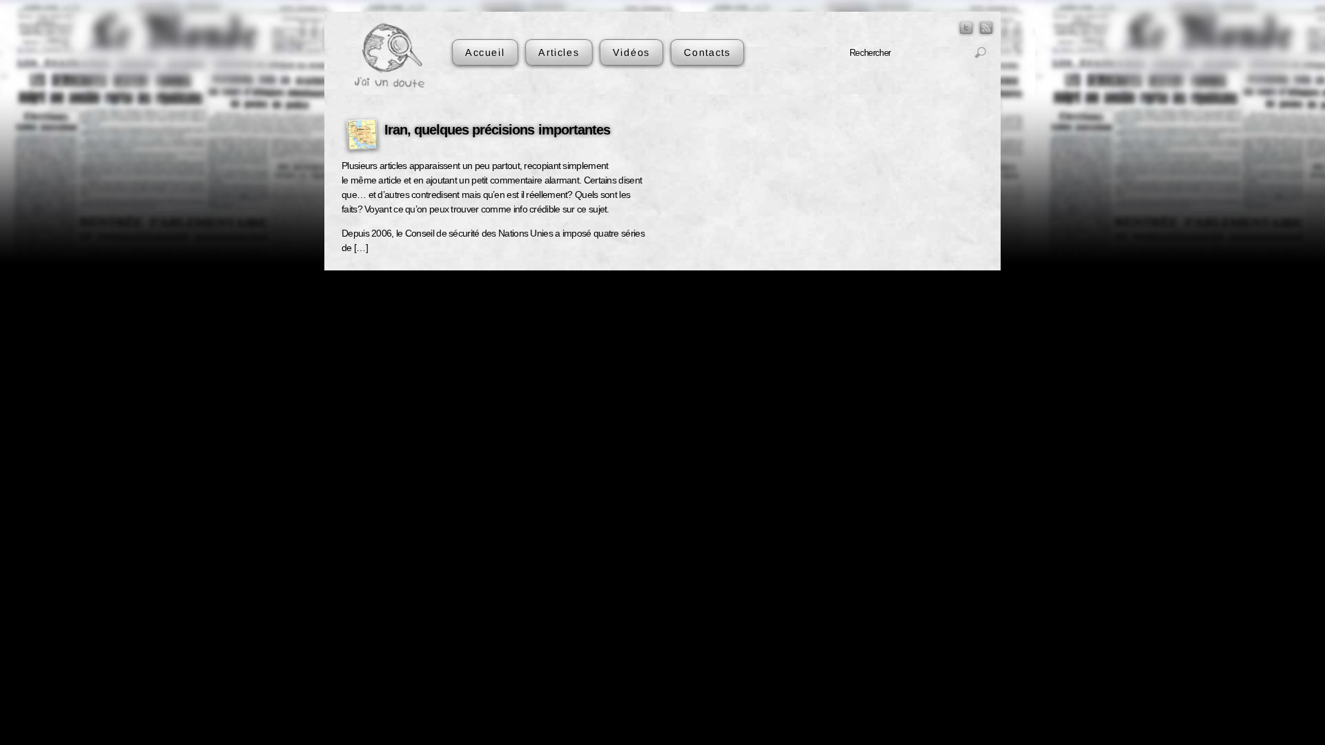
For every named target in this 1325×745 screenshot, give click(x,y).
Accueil (485, 52)
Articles (558, 52)
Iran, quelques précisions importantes (497, 129)
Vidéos (631, 52)
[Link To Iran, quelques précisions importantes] (362, 136)
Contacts (706, 52)
